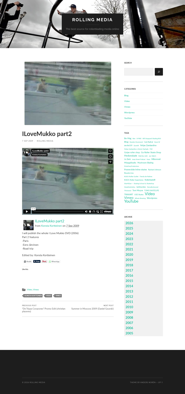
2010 (129, 307)
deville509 (128, 146)
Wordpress (129, 113)
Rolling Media (92, 19)
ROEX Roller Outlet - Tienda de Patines (138, 176)
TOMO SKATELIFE (151, 191)
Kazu (148, 159)
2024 (129, 233)
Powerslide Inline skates (135, 170)
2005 (129, 333)
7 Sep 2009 (27, 141)
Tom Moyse (137, 190)
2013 (129, 291)
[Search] (159, 72)
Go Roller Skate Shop (151, 152)
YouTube (128, 118)
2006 (129, 328)
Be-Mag (127, 138)
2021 (129, 249)
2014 (129, 286)
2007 (129, 323)
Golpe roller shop (132, 153)
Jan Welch (152, 156)
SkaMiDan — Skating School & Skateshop (139, 183)
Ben (134, 138)
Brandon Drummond (136, 142)
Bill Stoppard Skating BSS (152, 138)
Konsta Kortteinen (51, 226)
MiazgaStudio (130, 163)
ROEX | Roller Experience (133, 180)
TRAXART (128, 195)
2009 (129, 312)
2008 (129, 317)
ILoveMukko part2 (49, 221)
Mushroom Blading (145, 163)
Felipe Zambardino (148, 145)
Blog (126, 95)
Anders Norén (148, 382)
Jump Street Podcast (138, 159)
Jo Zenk (127, 159)
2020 (129, 254)
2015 (129, 281)
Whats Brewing (140, 198)
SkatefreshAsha (129, 187)
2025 (129, 228)
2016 (129, 275)
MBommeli (155, 159)
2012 (129, 296)
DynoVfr (136, 145)
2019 (129, 260)
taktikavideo (141, 187)
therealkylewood (152, 187)
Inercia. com (143, 156)
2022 (129, 244)
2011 (129, 302)
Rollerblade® (150, 180)
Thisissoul (127, 190)
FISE (151, 149)
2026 (129, 223)
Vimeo (36, 290)
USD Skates (139, 194)
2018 (129, 265)
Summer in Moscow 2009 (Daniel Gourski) (92, 307)
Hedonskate (130, 156)
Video (29, 290)
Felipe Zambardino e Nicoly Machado (136, 149)
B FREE (139, 138)
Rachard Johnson (154, 170)
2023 (129, 239)
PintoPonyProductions (131, 166)
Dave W (157, 142)
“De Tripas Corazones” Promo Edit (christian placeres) (43, 309)
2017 (129, 270)
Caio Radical (148, 142)
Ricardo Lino (129, 173)
